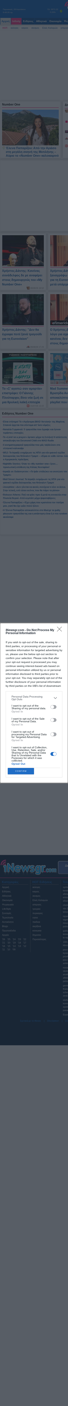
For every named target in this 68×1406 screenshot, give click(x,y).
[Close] (60, 630)
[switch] (53, 707)
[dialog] (34, 703)
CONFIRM (21, 771)
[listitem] (34, 698)
